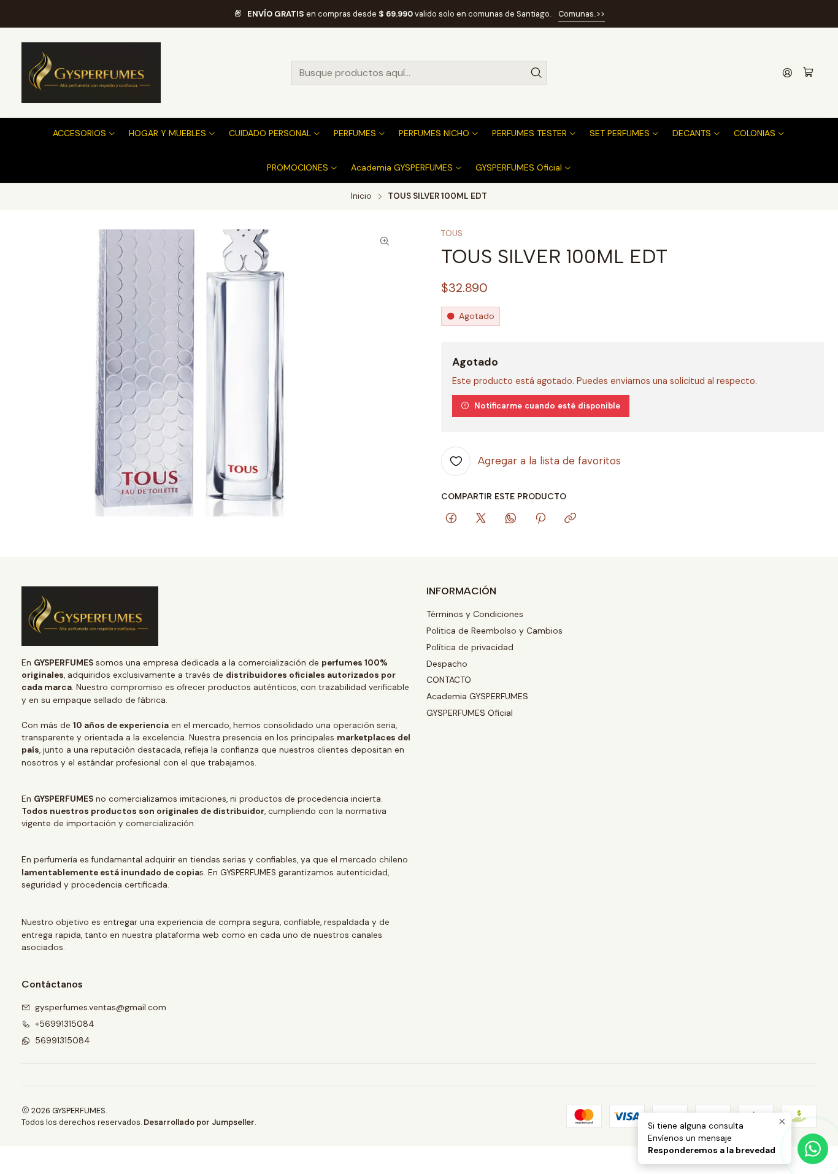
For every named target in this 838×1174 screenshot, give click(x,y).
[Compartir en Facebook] (451, 519)
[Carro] (808, 73)
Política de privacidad (469, 647)
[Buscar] (536, 73)
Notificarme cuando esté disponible (547, 405)
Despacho (446, 663)
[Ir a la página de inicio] (91, 72)
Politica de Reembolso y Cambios (494, 630)
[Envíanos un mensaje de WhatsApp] (813, 1149)
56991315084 (62, 1040)
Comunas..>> (581, 14)
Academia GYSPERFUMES (477, 696)
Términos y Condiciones (474, 614)
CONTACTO (448, 679)
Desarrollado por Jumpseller (199, 1122)
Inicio (361, 196)
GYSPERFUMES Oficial (469, 712)
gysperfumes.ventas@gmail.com (100, 1007)
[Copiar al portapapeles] (570, 519)
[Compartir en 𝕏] (481, 519)
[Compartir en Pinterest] (540, 519)
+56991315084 (64, 1023)
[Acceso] (787, 72)
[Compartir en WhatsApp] (511, 519)
